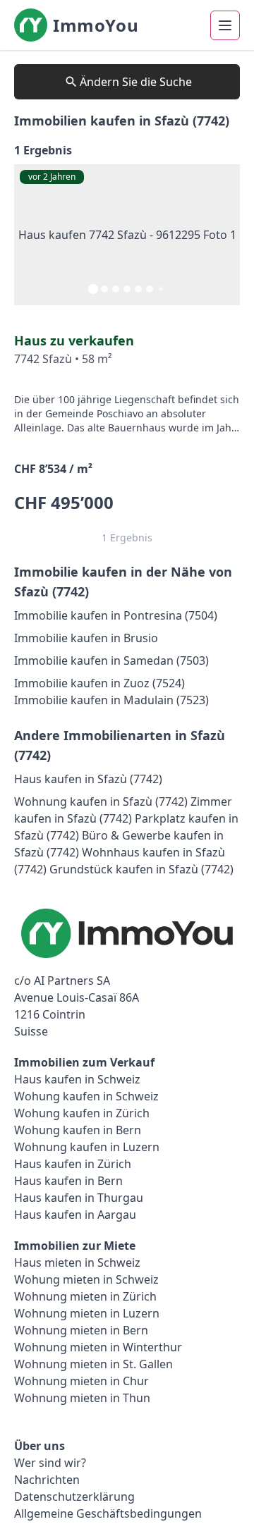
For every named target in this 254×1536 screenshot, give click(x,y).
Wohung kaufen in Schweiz (86, 1096)
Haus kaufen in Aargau (75, 1214)
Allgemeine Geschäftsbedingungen (108, 1513)
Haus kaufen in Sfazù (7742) (88, 779)
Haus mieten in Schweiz (77, 1262)
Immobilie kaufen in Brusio (86, 638)
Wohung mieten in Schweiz (86, 1279)
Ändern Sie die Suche (136, 82)
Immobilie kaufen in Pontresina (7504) (115, 615)
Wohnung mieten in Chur (81, 1381)
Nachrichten (47, 1479)
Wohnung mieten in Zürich (85, 1296)
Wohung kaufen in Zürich (82, 1113)
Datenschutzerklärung (74, 1496)
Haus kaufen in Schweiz (77, 1079)
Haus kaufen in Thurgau (78, 1197)
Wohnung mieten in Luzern (86, 1313)
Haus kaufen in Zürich (72, 1164)
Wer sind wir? (50, 1462)
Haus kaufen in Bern (68, 1180)
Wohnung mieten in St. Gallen (93, 1364)
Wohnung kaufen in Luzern (86, 1147)
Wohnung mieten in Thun (82, 1398)
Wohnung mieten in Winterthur (98, 1347)
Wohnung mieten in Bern (81, 1330)
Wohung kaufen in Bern (77, 1130)
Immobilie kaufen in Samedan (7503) (111, 660)
